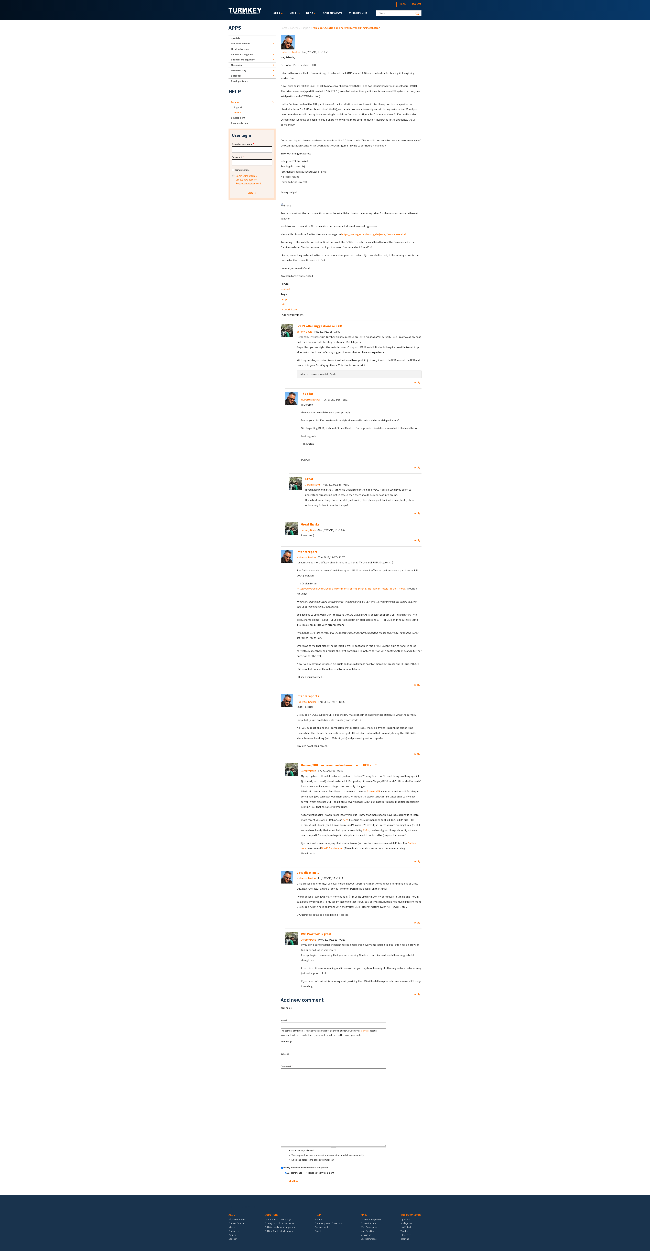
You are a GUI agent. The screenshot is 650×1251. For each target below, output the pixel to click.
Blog (309, 13)
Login (403, 4)
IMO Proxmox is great (316, 934)
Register (416, 4)
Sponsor (233, 1238)
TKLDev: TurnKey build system (279, 1231)
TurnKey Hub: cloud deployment (280, 1223)
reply (417, 382)
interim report (307, 552)
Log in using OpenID (246, 175)
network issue (289, 309)
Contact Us (234, 1231)
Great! (310, 479)
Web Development (370, 1227)
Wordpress (405, 1231)
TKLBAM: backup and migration (280, 1227)
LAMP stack (405, 1227)
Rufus (366, 830)
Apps (276, 13)
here (345, 820)
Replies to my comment (321, 1172)
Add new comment (293, 314)
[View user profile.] (288, 42)
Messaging (236, 65)
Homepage (286, 1041)
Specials (235, 38)
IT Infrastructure (240, 48)
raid (283, 304)
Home (284, 27)
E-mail (284, 1020)
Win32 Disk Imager (332, 848)
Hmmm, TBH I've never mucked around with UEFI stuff (338, 765)
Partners (232, 1234)
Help (292, 13)
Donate (318, 1231)
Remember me (242, 169)
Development (238, 117)
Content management (242, 54)
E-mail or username (243, 143)
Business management (243, 59)
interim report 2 (308, 696)
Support (305, 27)
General (238, 112)
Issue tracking (238, 70)
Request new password (248, 183)
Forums (294, 27)
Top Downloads (410, 1214)
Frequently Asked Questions (328, 1223)
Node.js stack (407, 1223)
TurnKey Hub (358, 13)
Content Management (371, 1219)
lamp (284, 299)
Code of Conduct (237, 1223)
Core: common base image (278, 1219)
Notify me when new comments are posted (305, 1167)
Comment (286, 1066)
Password (238, 157)
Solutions (271, 1214)
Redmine (404, 1238)
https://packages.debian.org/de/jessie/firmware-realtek (374, 234)
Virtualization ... (308, 873)
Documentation (239, 122)
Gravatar (365, 1030)
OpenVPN (405, 1219)
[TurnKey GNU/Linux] (245, 13)
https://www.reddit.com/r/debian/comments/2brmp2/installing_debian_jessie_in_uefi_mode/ (351, 588)
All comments (294, 1172)
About (233, 1214)
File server (405, 1234)
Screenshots (332, 13)
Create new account (246, 179)
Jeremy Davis (304, 331)
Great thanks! (311, 524)
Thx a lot (307, 394)
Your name (286, 1007)
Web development (240, 43)
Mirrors (232, 1227)
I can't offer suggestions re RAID (319, 326)
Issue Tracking (367, 1231)
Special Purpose (368, 1238)
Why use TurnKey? (237, 1219)
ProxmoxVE (373, 791)
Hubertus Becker (290, 52)
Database (236, 75)
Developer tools (239, 81)
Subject (285, 1054)
